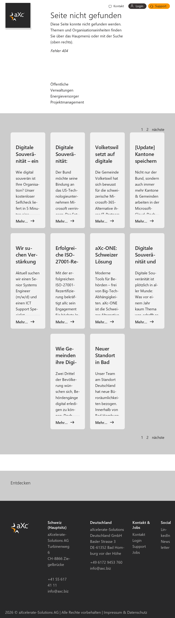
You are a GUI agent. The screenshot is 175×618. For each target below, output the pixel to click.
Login (139, 6)
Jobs (136, 552)
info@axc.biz (58, 591)
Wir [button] (97, 6)
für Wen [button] (46, 6)
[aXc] (18, 15)
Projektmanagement (67, 102)
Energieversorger (64, 96)
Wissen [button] (83, 6)
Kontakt (118, 6)
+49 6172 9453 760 (106, 562)
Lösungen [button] (65, 6)
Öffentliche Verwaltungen (61, 87)
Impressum (113, 612)
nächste (158, 129)
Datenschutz (137, 612)
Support (160, 6)
